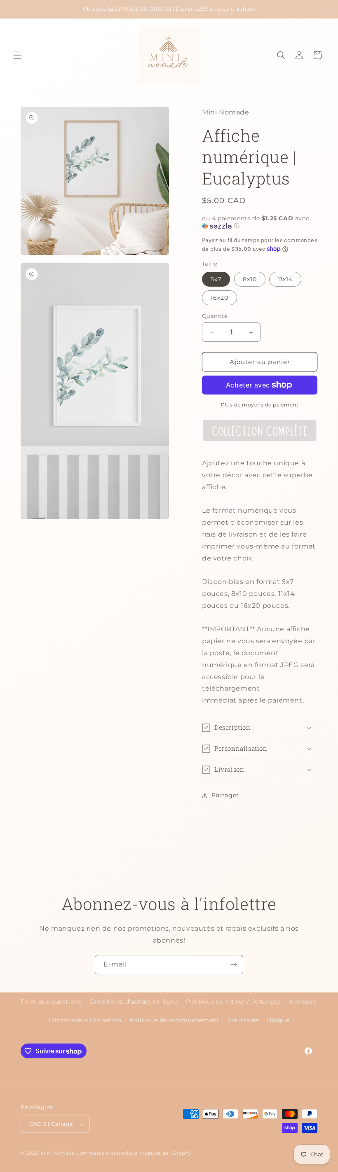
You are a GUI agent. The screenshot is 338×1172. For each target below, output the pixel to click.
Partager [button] (225, 795)
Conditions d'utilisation (85, 1020)
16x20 (219, 297)
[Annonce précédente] (16, 9)
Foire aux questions (51, 1001)
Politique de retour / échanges (233, 1001)
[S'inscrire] (234, 964)
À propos (303, 1001)
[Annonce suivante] (322, 9)
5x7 (216, 279)
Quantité (215, 316)
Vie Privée (243, 1020)
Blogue (278, 1020)
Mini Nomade (58, 1153)
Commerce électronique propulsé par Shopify (133, 1153)
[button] (17, 55)
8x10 (250, 279)
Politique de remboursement (174, 1020)
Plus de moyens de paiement (259, 405)
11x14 (285, 279)
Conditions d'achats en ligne (133, 1001)
